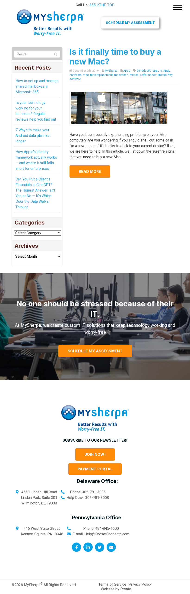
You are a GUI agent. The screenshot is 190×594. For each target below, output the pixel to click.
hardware (76, 75)
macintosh (121, 75)
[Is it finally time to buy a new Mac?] (119, 108)
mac (86, 75)
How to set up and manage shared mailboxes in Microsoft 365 (37, 86)
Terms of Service (112, 584)
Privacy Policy (140, 584)
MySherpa (111, 70)
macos (134, 75)
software (75, 79)
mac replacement (101, 75)
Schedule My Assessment (130, 23)
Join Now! (95, 454)
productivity (165, 75)
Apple (126, 70)
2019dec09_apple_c (149, 70)
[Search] (55, 54)
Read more (90, 171)
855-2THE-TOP (101, 5)
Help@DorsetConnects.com (106, 534)
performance (148, 75)
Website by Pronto (116, 589)
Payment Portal (95, 469)
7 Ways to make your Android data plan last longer (33, 135)
